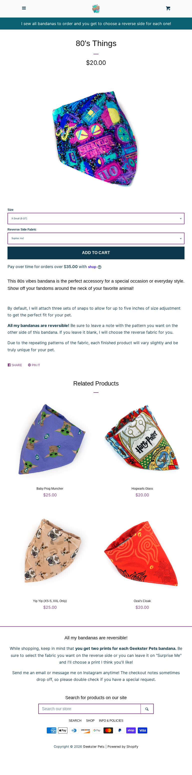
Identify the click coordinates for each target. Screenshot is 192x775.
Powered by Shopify (123, 746)
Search (75, 720)
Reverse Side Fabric (22, 229)
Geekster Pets (93, 746)
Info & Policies (111, 720)
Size (11, 210)
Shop (90, 720)
